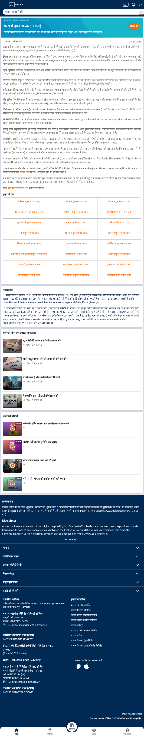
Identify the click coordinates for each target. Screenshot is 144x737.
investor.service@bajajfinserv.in (29, 624)
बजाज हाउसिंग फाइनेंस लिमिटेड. (84, 630)
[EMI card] (126, 5)
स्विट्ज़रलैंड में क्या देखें (119, 222)
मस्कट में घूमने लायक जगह (29, 264)
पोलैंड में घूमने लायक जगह (29, 275)
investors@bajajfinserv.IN (26, 681)
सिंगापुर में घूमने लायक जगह (29, 243)
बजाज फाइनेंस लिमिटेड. (81, 610)
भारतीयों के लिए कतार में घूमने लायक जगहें (29, 254)
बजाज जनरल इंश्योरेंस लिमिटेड (84, 615)
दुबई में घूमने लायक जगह (76, 243)
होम (16, 734)
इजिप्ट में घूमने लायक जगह (119, 254)
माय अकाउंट (127, 734)
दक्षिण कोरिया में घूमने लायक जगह (29, 212)
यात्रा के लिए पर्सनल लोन (18, 188)
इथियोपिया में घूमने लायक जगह (76, 275)
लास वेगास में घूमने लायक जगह (76, 264)
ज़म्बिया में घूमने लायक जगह (119, 275)
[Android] (78, 666)
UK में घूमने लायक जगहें (29, 233)
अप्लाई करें (134, 26)
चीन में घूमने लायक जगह (76, 222)
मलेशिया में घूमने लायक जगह (119, 243)
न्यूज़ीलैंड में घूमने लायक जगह (29, 222)
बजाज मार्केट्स (77, 625)
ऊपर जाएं (73, 539)
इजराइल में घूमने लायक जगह (119, 264)
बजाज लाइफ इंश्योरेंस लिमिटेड (84, 620)
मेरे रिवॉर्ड (50, 734)
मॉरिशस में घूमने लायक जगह (76, 212)
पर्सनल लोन (25, 172)
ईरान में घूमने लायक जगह (76, 254)
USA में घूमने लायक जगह (76, 233)
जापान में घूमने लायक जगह (76, 201)
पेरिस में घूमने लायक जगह (29, 201)
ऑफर (94, 734)
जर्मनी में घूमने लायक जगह (119, 233)
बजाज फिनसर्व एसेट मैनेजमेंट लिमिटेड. (87, 645)
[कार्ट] (140, 5)
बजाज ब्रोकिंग (76, 635)
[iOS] (86, 666)
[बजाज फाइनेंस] (16, 4)
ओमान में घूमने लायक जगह (119, 201)
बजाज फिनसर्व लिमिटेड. (81, 604)
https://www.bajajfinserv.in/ (114, 510)
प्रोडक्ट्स (71, 729)
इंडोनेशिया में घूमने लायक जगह (119, 212)
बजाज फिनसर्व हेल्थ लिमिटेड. (83, 640)
